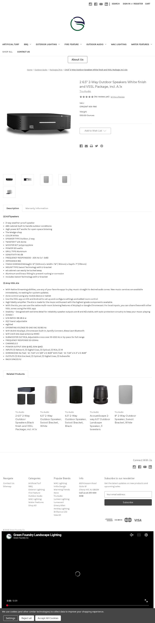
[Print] (91, 146)
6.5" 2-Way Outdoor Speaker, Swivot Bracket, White (50, 420)
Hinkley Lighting (61, 508)
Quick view (26, 395)
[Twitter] (96, 146)
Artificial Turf (10, 44)
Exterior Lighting (46, 44)
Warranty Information (36, 208)
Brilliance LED (60, 512)
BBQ (26, 44)
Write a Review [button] (118, 97)
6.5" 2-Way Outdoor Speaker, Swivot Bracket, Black (75, 420)
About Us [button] (78, 59)
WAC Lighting (118, 44)
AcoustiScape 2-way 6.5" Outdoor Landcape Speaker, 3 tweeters (100, 422)
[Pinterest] (101, 146)
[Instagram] (90, 4)
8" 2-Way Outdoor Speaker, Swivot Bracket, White (125, 419)
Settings (10, 618)
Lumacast (59, 502)
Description (13, 208)
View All (57, 515)
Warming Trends (62, 489)
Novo (56, 493)
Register (138, 3)
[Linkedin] (106, 4)
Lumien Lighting (61, 499)
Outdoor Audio (94, 44)
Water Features (140, 44)
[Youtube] (101, 4)
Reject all (26, 618)
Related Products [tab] (16, 374)
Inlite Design (60, 486)
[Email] (86, 146)
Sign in (126, 3)
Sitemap (7, 486)
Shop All (7, 51)
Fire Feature (71, 44)
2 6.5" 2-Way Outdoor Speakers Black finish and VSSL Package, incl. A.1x (26, 422)
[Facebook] (95, 4)
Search (116, 3)
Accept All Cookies (48, 618)
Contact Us (23, 51)
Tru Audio (58, 496)
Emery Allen (59, 505)
